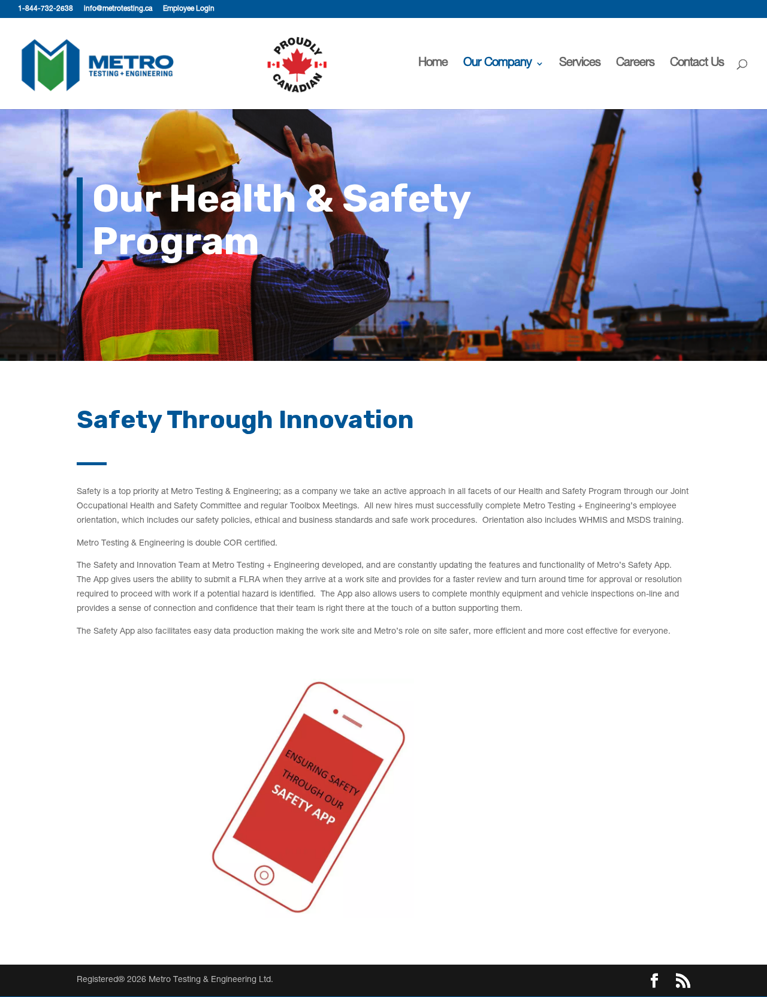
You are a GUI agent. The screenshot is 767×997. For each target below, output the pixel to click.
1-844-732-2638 (45, 9)
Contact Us (697, 64)
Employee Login (189, 9)
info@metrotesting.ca (118, 9)
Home (433, 64)
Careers (635, 64)
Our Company (497, 64)
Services (579, 64)
